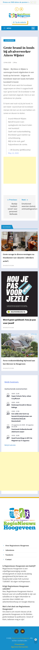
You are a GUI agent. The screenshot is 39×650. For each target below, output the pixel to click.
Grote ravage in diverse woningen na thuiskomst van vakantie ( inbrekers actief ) (16, 3)
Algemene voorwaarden (19, 647)
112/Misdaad (9, 40)
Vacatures (9, 555)
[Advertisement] (19, 170)
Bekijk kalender (10, 445)
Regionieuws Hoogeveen (20, 638)
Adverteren (9, 550)
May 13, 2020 (13, 153)
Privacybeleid (19, 644)
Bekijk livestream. (12, 382)
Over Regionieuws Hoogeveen (17, 545)
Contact (8, 559)
